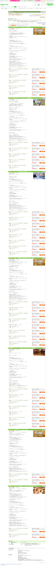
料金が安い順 (17, 25)
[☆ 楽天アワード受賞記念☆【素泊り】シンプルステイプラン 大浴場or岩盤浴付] (39, 102)
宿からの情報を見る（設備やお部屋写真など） (35, 15)
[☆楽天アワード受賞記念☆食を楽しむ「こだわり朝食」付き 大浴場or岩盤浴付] (39, 31)
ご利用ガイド (36, 2)
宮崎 (16, 10)
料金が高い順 (20, 25)
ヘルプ (34, 2)
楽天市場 (48, 2)
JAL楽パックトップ (10, 10)
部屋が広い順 (24, 25)
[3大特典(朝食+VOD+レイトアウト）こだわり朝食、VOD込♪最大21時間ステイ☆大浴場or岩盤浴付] (39, 352)
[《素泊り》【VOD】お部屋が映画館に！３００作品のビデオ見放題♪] (39, 433)
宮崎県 (14, 10)
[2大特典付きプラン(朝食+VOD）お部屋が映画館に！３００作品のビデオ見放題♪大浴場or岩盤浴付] (39, 490)
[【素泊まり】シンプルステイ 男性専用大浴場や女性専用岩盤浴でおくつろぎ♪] (39, 176)
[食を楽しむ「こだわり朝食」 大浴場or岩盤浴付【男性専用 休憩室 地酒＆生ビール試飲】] (39, 262)
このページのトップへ (43, 562)
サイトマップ (40, 2)
